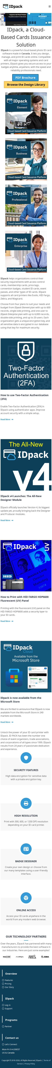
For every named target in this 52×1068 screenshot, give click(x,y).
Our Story (9, 987)
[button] (23, 13)
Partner (8, 1026)
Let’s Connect (11, 1044)
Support (8, 1008)
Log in (8, 1005)
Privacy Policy (30, 1064)
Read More (5, 419)
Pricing (8, 983)
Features (9, 980)
